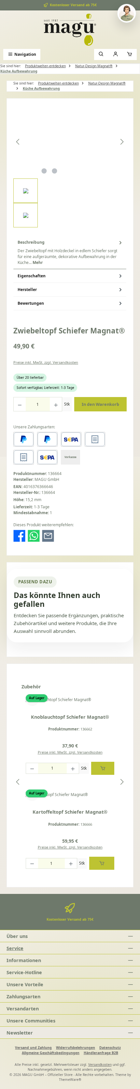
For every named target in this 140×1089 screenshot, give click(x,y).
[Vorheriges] (18, 141)
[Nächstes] (122, 141)
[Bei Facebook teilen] (19, 535)
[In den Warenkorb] (102, 768)
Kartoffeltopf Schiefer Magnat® (70, 812)
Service (15, 948)
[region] (70, 166)
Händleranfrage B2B (101, 1053)
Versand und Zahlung (33, 1047)
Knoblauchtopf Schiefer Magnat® (70, 717)
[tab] (69, 252)
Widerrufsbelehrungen (75, 1047)
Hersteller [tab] (27, 289)
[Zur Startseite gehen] (70, 30)
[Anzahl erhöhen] (56, 404)
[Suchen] (101, 54)
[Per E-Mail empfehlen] (48, 535)
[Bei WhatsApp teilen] (33, 535)
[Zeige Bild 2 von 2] (54, 171)
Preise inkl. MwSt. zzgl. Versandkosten (45, 362)
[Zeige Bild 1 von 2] (44, 171)
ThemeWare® (70, 1079)
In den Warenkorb (100, 404)
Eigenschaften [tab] (32, 276)
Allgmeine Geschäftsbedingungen (50, 1053)
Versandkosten (100, 1064)
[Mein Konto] (115, 54)
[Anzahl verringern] (19, 404)
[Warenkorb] (129, 54)
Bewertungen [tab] (31, 303)
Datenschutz (110, 1047)
